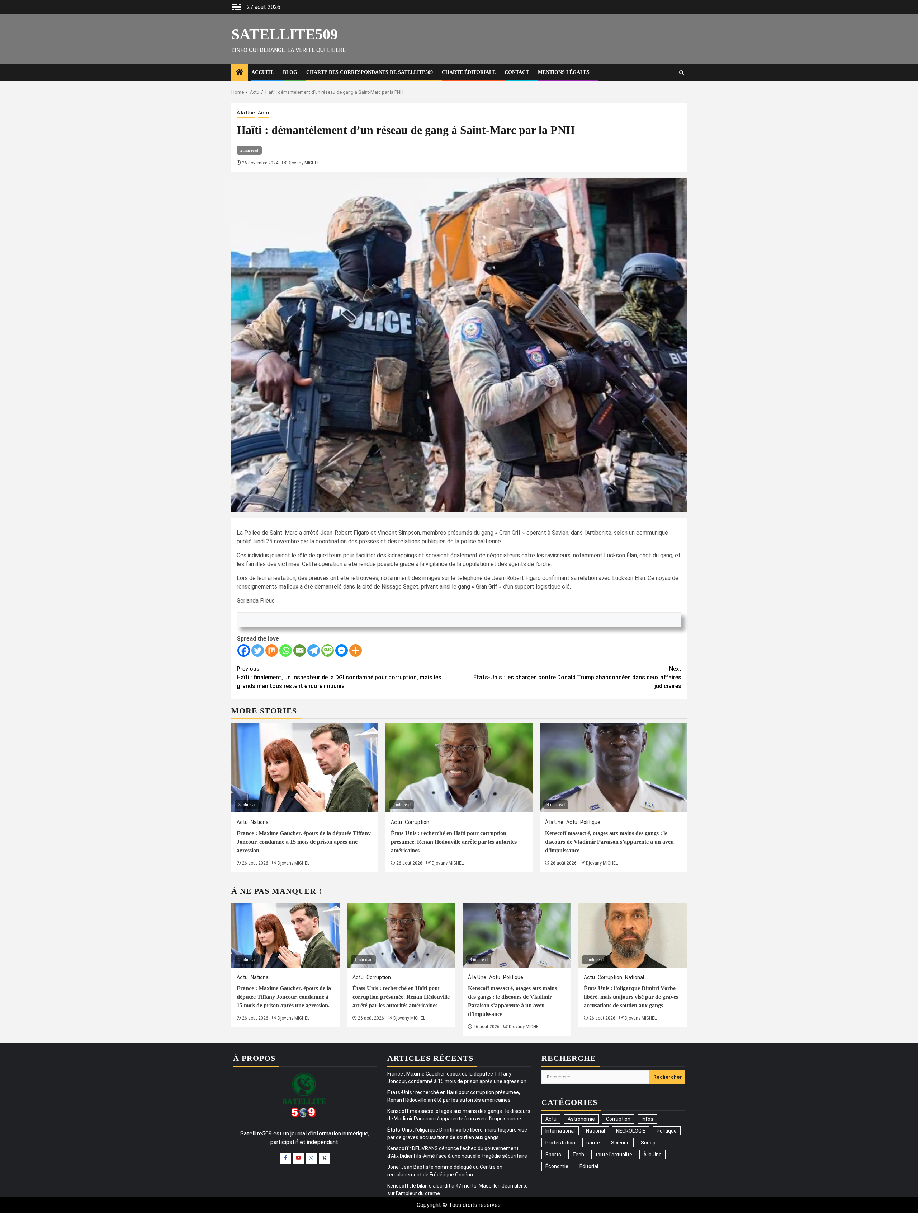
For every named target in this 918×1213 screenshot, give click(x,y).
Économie (556, 1166)
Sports (553, 1154)
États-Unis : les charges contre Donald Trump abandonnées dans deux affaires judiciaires (577, 677)
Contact (517, 72)
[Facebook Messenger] (341, 650)
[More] (355, 650)
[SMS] (327, 650)
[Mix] (271, 650)
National (260, 822)
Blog (290, 72)
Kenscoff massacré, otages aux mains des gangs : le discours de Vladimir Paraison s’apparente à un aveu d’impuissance (609, 841)
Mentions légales (564, 72)
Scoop (648, 1143)
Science (620, 1143)
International (560, 1131)
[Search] (681, 73)
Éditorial (588, 1166)
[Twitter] (257, 650)
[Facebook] (243, 650)
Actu (263, 113)
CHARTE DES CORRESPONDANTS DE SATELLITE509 (369, 72)
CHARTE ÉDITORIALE (469, 72)
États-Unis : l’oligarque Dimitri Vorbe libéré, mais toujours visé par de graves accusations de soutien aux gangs (631, 996)
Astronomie (581, 1119)
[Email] (299, 650)
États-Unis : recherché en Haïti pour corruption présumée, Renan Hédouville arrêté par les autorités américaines (454, 841)
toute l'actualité (613, 1154)
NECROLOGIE (630, 1131)
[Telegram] (313, 650)
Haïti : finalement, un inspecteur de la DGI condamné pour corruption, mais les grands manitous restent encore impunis (339, 677)
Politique (590, 822)
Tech (578, 1154)
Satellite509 (284, 34)
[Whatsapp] (285, 650)
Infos (647, 1119)
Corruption (417, 822)
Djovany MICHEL (304, 162)
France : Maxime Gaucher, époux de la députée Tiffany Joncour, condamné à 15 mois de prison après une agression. (304, 841)
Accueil (262, 72)
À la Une (246, 113)
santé (593, 1143)
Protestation (560, 1143)
